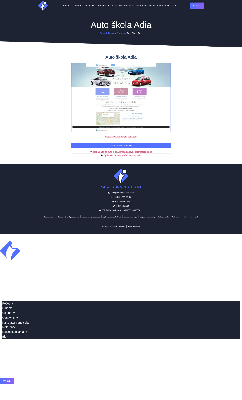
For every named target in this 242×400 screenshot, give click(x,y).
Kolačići (122, 227)
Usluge (86, 5)
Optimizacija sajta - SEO (115, 155)
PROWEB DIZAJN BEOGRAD (121, 187)
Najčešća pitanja (157, 5)
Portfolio (120, 33)
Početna (66, 5)
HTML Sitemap (134, 227)
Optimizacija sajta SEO (112, 217)
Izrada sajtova (49, 217)
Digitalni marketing (147, 217)
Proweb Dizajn (107, 33)
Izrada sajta (135, 155)
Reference (141, 5)
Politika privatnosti (109, 227)
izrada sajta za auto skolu (105, 152)
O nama (77, 5)
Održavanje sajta (130, 217)
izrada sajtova (126, 152)
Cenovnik (101, 5)
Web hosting (177, 217)
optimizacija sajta (143, 152)
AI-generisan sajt (191, 217)
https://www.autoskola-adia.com (121, 136)
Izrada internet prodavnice (68, 217)
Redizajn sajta (163, 217)
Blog (174, 5)
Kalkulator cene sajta (122, 5)
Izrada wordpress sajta (91, 217)
